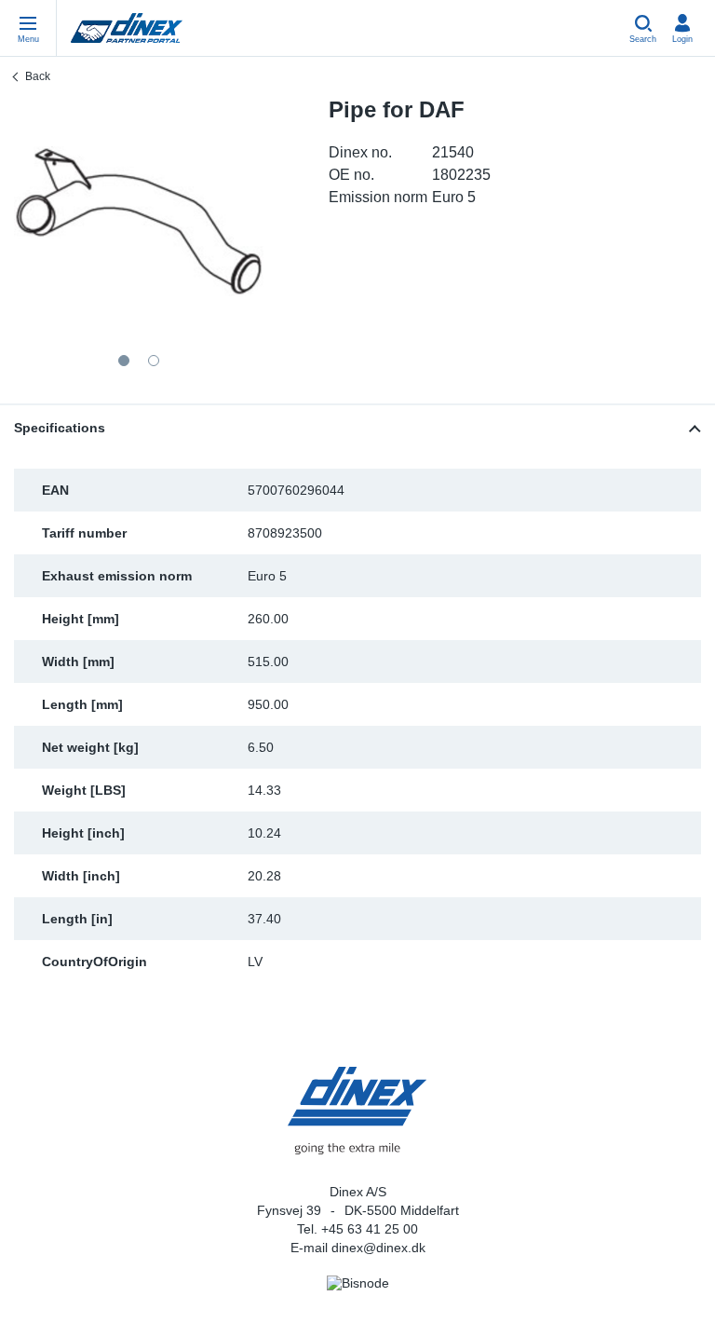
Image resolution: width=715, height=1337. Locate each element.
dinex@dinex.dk (378, 1247)
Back (37, 76)
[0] (138, 221)
